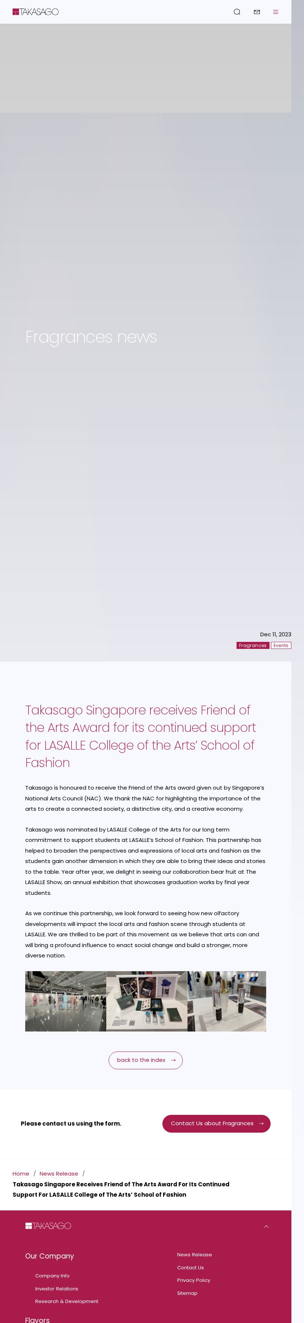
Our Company (49, 1256)
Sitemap (187, 1293)
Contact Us (190, 1267)
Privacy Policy (193, 1280)
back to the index (141, 1060)
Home (21, 1173)
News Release (59, 1173)
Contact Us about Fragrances (212, 1123)
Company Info (52, 1275)
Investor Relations (56, 1288)
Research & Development (66, 1301)
